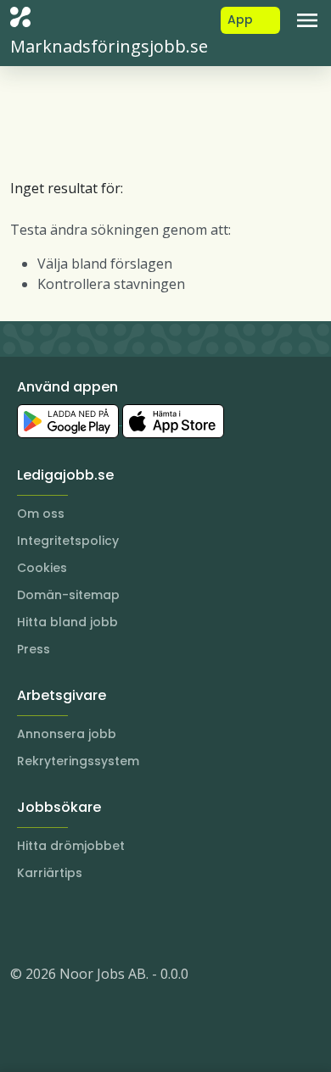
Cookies (42, 567)
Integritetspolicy (68, 540)
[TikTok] (125, 922)
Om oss (41, 513)
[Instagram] (23, 922)
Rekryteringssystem (78, 761)
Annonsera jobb (66, 733)
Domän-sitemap (68, 594)
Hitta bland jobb (67, 622)
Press (33, 649)
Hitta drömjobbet (71, 845)
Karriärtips (49, 872)
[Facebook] (91, 922)
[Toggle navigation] (307, 20)
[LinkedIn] (57, 922)
